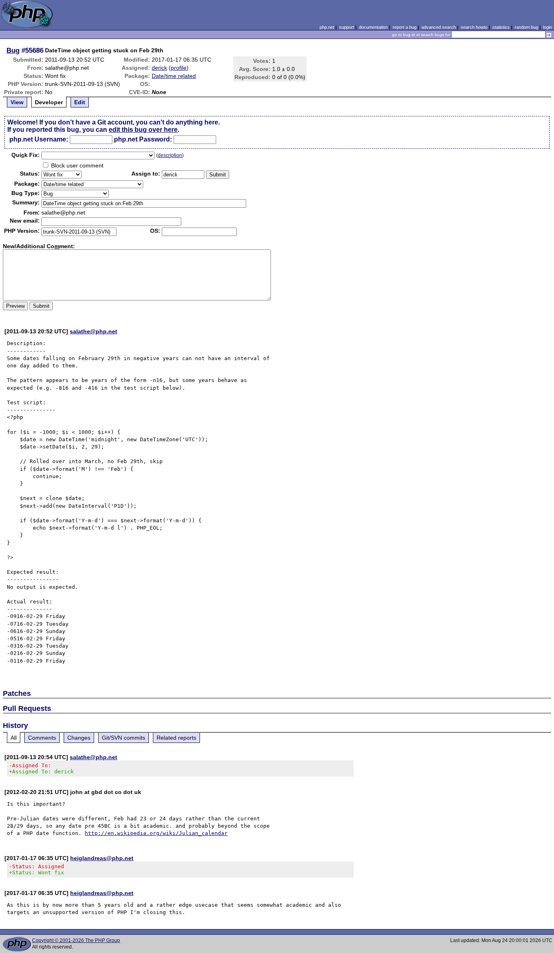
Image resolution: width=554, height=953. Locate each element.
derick (159, 67)
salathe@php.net (93, 331)
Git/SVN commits (123, 737)
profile (179, 67)
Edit (79, 102)
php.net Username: (38, 139)
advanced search (438, 27)
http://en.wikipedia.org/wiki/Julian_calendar (156, 833)
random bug (526, 27)
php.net (327, 27)
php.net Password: (143, 139)
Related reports (176, 737)
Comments (42, 737)
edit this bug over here (143, 129)
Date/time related (174, 76)
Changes (78, 737)
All (14, 737)
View (17, 102)
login (547, 27)
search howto (474, 27)
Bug (12, 50)
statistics (501, 27)
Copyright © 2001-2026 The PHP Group (76, 940)
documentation (373, 27)
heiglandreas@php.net (101, 858)
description (170, 155)
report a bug (405, 27)
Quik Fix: (25, 155)
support (346, 27)
